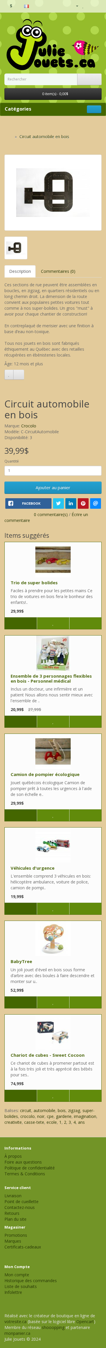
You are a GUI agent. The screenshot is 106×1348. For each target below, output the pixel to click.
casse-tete (34, 1122)
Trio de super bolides (34, 582)
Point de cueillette (21, 1201)
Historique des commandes (30, 1280)
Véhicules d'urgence (32, 868)
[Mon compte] (74, 6)
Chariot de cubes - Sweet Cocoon (48, 1055)
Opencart (85, 1321)
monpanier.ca (17, 1333)
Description (20, 271)
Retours (11, 1213)
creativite (13, 1122)
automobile (44, 1110)
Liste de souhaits (20, 1286)
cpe (50, 1116)
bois (62, 1110)
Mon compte (16, 1274)
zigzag (74, 1110)
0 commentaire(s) (51, 514)
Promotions (15, 1235)
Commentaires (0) (58, 271)
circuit (25, 1110)
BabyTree (21, 961)
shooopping (53, 1327)
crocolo (27, 1116)
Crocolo (28, 426)
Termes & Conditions (24, 1173)
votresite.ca (15, 1321)
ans (81, 1122)
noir (40, 1116)
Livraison (12, 1195)
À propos (13, 1156)
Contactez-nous (19, 1207)
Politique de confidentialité (29, 1168)
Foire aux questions (23, 1162)
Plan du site (15, 1219)
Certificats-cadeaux (22, 1247)
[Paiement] (97, 5)
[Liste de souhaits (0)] (83, 5)
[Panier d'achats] (89, 5)
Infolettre (13, 1292)
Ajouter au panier (53, 487)
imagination (85, 1116)
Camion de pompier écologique (45, 774)
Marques (12, 1241)
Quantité (11, 461)
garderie (64, 1116)
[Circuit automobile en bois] (53, 193)
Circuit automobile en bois (44, 136)
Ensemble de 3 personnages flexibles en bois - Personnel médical (51, 678)
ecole (52, 1122)
